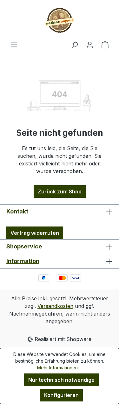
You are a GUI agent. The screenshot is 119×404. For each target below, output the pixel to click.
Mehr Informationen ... (59, 367)
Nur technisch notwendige (61, 380)
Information (22, 261)
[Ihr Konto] (89, 44)
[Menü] (14, 44)
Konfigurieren (61, 395)
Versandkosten (55, 306)
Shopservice (24, 246)
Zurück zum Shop (60, 191)
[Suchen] (74, 44)
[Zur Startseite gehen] (59, 20)
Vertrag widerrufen (34, 233)
